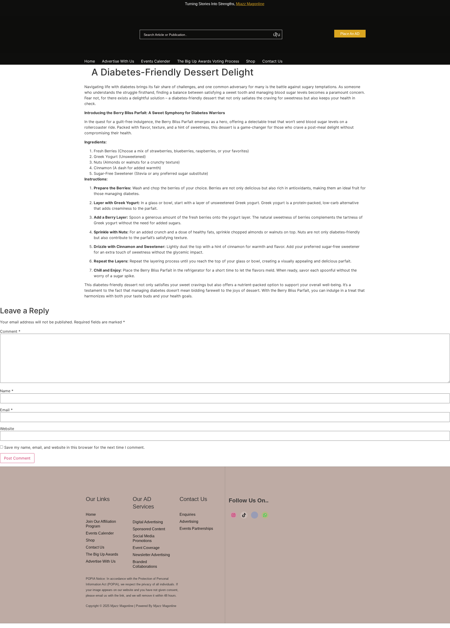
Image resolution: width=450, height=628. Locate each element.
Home (89, 61)
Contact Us (272, 61)
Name (6, 391)
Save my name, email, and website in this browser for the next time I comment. (74, 447)
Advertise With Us (118, 61)
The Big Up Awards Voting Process (208, 61)
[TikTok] (244, 515)
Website (7, 428)
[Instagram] (233, 515)
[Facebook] (254, 515)
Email (6, 410)
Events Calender (155, 61)
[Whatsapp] (265, 515)
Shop (250, 61)
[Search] (276, 34)
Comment (10, 331)
